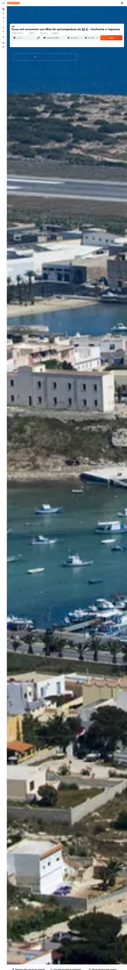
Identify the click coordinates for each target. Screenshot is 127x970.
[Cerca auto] (3, 17)
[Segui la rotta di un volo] (3, 31)
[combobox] (18, 33)
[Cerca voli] (3, 9)
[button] (3, 3)
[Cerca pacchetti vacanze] (3, 22)
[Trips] (3, 37)
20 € (85, 29)
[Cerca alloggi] (3, 13)
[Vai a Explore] (3, 27)
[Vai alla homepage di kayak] (13, 3)
